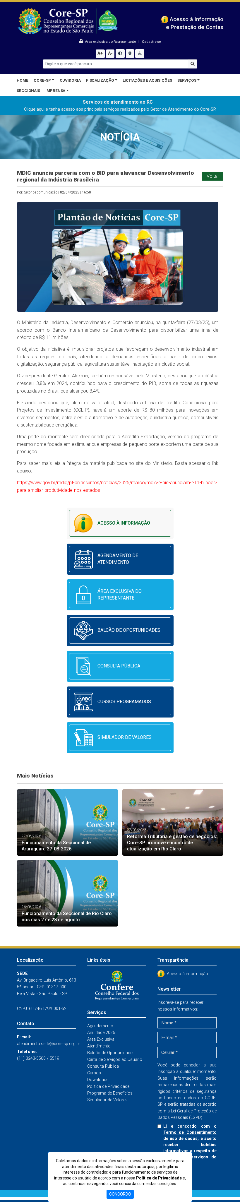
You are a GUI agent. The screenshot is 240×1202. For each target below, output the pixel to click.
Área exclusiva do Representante (110, 42)
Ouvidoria (70, 80)
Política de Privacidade (108, 1086)
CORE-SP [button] (42, 80)
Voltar (213, 176)
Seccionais (28, 90)
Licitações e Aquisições (147, 80)
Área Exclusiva (100, 1039)
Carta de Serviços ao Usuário (114, 1059)
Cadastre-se (151, 42)
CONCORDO (120, 1194)
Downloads (98, 1079)
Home (22, 80)
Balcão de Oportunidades (111, 1052)
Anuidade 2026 (101, 1032)
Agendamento (100, 1025)
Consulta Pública (103, 1066)
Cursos (94, 1073)
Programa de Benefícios (110, 1093)
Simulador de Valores (107, 1099)
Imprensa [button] (55, 90)
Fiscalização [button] (100, 80)
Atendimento (99, 1046)
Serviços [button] (186, 80)
